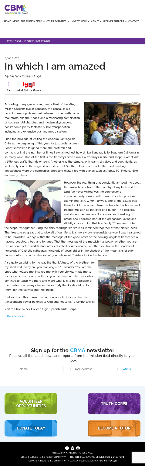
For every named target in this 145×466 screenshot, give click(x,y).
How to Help (79, 21)
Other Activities (56, 21)
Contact (133, 21)
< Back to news (15, 316)
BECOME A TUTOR (114, 428)
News (15, 21)
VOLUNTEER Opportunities (31, 403)
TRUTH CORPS (114, 403)
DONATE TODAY (31, 428)
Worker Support (114, 21)
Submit (126, 369)
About (95, 21)
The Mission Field (32, 21)
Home (7, 21)
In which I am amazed (37, 40)
